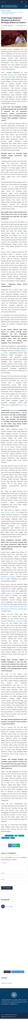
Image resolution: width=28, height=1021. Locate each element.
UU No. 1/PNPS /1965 (12, 512)
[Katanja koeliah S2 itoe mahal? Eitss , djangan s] (14, 932)
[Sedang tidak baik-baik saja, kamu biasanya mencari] (14, 917)
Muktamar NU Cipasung (8, 576)
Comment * (4, 862)
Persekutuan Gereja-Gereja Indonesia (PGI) (14, 606)
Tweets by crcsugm (6, 983)
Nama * (3, 873)
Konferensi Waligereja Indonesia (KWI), (15, 608)
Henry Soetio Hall (18, 621)
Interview (8, 11)
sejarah (12, 837)
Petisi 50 (24, 235)
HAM (16, 835)
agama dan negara (9, 835)
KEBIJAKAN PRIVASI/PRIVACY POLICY (8, 1016)
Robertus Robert (12, 75)
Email (2, 879)
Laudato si (9, 593)
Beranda (3, 11)
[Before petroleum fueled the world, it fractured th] (14, 947)
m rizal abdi (21, 835)
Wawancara (10, 25)
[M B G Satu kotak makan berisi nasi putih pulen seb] (14, 962)
